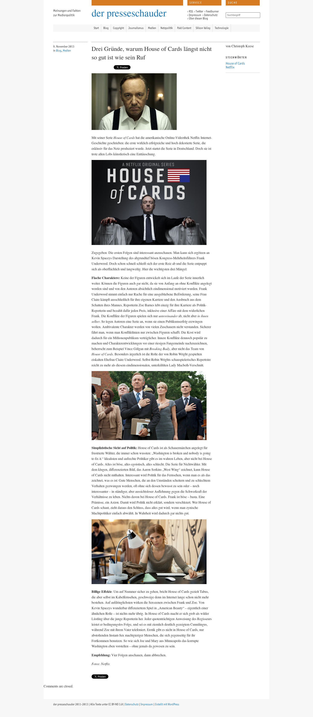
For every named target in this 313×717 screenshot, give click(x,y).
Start (96, 28)
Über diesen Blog (198, 18)
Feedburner (212, 11)
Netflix (230, 67)
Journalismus (136, 28)
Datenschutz (210, 15)
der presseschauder (129, 11)
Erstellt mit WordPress (167, 704)
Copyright (118, 28)
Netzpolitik (167, 28)
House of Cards (235, 63)
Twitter (199, 11)
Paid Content (184, 28)
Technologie (221, 28)
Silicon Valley (203, 28)
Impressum (195, 15)
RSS (191, 11)
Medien (152, 28)
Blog (106, 28)
